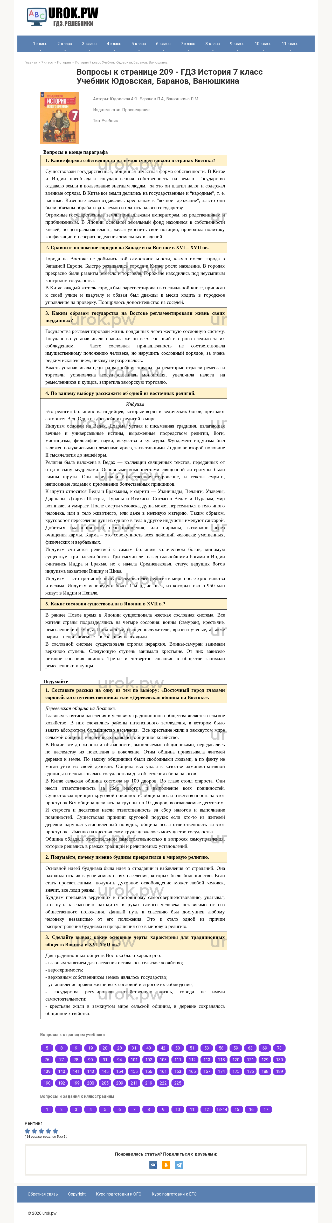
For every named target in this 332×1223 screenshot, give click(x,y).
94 (119, 1059)
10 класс (263, 43)
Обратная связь (43, 1194)
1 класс (40, 43)
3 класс (89, 43)
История (64, 62)
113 (206, 1059)
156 (148, 1071)
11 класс (290, 43)
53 (206, 1048)
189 (279, 1071)
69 (264, 1048)
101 (134, 1059)
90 (90, 1059)
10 (177, 1109)
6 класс (163, 43)
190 (47, 1083)
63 (250, 1048)
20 (105, 1048)
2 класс (65, 43)
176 (250, 1071)
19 (90, 1048)
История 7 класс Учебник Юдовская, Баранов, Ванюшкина (121, 62)
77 (61, 1059)
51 (192, 1048)
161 (163, 1071)
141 (76, 1071)
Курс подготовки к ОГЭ (118, 1194)
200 (90, 1083)
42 (163, 1048)
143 (90, 1071)
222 (163, 1083)
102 (148, 1059)
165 (192, 1071)
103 (163, 1059)
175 (235, 1071)
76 (47, 1059)
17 (266, 1109)
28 (119, 1048)
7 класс (188, 43)
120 (235, 1059)
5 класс (139, 43)
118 (221, 1059)
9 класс (237, 43)
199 (76, 1083)
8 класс (212, 43)
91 (105, 1059)
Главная (31, 62)
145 (105, 1071)
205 (105, 1083)
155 (134, 1071)
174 (221, 1071)
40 (148, 1048)
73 (279, 1048)
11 (192, 1109)
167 (206, 1071)
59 (235, 1048)
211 (134, 1083)
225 (177, 1083)
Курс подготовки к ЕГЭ (174, 1194)
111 (177, 1059)
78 (76, 1059)
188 (264, 1071)
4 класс (114, 43)
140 (61, 1071)
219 (148, 1083)
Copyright (77, 1194)
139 (47, 1071)
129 (264, 1059)
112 (192, 1059)
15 (236, 1109)
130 (279, 1059)
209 (119, 1083)
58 (221, 1048)
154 (119, 1071)
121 (250, 1059)
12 (206, 1109)
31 (134, 1048)
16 (251, 1109)
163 (177, 1071)
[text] (56, 1131)
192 (61, 1083)
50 (177, 1048)
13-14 (221, 1109)
